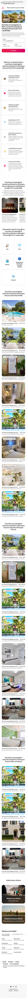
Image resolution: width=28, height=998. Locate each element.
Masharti (16, 990)
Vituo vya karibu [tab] (6, 934)
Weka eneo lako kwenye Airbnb (15, 8)
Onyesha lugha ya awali (8, 3)
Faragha (11, 990)
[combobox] (13, 41)
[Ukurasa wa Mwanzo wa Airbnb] (3, 7)
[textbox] (7, 46)
